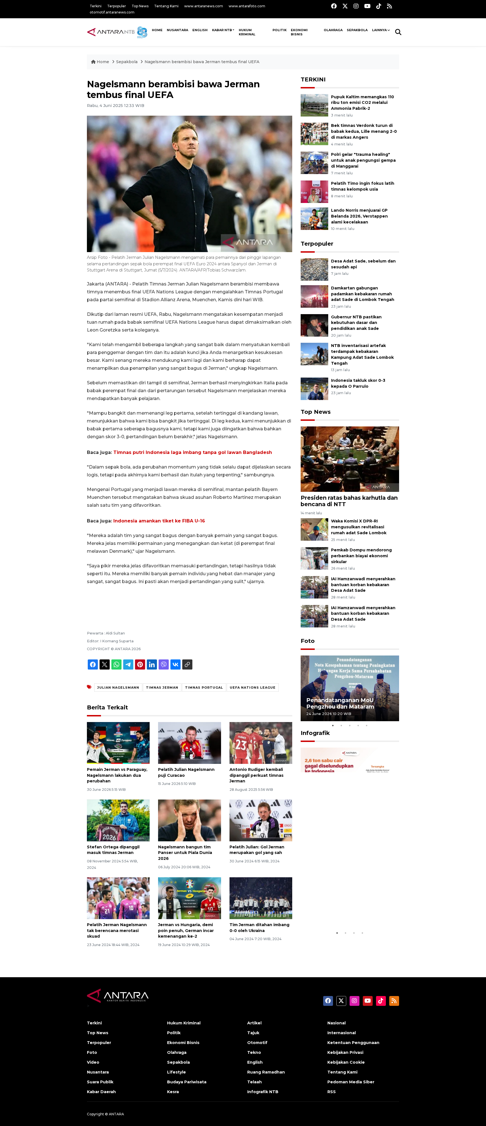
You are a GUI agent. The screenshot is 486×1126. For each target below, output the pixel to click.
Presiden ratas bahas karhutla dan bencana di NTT (349, 501)
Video (93, 1062)
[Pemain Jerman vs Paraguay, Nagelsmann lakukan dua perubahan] (118, 742)
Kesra (173, 1091)
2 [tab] (341, 725)
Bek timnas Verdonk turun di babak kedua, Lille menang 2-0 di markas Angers (364, 131)
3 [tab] (350, 725)
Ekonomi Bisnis (299, 32)
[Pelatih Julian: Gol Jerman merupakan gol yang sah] (261, 820)
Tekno (254, 1052)
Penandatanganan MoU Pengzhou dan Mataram (340, 703)
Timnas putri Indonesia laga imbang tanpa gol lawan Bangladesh (192, 452)
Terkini (96, 6)
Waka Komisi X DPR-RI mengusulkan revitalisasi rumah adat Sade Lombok (358, 527)
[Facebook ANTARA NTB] (334, 6)
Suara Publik (100, 1081)
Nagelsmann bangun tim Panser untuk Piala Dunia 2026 (185, 852)
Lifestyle (176, 1072)
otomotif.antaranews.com (112, 12)
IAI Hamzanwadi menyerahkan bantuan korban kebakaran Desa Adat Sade (363, 584)
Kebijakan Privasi (345, 1052)
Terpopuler (116, 6)
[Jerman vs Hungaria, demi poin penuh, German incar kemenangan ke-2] (189, 898)
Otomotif (257, 1042)
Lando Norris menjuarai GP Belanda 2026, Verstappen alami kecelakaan (359, 216)
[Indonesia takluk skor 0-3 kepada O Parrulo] (314, 388)
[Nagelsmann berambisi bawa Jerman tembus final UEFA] (350, 459)
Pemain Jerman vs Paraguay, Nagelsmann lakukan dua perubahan (117, 775)
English (255, 1062)
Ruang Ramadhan (266, 1072)
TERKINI (313, 79)
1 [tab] (333, 725)
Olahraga (333, 30)
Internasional (341, 1032)
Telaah (254, 1081)
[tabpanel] (350, 688)
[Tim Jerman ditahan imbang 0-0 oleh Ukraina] (261, 898)
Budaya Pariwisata (186, 1081)
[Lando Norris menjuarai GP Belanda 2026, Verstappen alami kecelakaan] (314, 218)
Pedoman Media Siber (350, 1081)
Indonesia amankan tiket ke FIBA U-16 (159, 521)
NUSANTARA (177, 30)
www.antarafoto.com (247, 6)
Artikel (254, 1022)
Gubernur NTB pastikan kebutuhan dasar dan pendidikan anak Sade (356, 322)
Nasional (336, 1022)
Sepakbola (357, 30)
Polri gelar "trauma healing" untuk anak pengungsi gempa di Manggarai (363, 160)
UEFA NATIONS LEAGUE (253, 687)
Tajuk (253, 1032)
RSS (331, 1091)
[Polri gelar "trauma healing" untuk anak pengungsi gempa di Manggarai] (314, 162)
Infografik (315, 733)
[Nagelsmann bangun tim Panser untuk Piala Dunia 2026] (189, 820)
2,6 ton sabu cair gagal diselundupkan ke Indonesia (346, 913)
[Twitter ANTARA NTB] (345, 6)
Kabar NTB (222, 30)
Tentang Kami (166, 6)
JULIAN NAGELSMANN (118, 687)
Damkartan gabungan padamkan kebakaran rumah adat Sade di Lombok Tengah (362, 294)
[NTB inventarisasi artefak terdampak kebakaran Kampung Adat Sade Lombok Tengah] (314, 354)
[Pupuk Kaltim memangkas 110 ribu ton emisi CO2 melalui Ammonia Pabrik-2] (314, 105)
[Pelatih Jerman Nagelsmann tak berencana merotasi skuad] (118, 898)
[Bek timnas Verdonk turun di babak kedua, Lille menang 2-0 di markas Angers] (314, 133)
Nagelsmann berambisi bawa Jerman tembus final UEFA (202, 61)
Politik (280, 30)
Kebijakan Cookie (346, 1062)
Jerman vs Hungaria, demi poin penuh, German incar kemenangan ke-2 (186, 930)
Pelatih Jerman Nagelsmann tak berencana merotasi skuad (117, 930)
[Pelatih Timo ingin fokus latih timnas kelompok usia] (314, 191)
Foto (308, 641)
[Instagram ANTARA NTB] (356, 6)
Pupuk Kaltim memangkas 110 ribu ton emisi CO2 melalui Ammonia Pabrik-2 (362, 102)
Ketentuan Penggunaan (353, 1042)
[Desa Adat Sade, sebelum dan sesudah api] (314, 269)
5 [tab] (367, 725)
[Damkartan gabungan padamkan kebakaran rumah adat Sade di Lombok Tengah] (314, 296)
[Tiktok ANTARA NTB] (378, 6)
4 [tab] (358, 725)
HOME (157, 30)
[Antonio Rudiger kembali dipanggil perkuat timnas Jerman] (261, 742)
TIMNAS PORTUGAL (204, 687)
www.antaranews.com (203, 6)
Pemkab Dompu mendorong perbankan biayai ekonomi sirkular (361, 555)
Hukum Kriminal (247, 32)
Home (103, 61)
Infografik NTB (262, 1091)
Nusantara (98, 1072)
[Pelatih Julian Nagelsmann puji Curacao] (189, 742)
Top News (140, 6)
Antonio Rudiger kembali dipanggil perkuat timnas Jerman (257, 775)
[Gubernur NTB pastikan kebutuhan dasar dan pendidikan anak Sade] (314, 325)
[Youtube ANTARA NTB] (367, 6)
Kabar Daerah (101, 1091)
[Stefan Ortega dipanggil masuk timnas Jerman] (118, 820)
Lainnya (379, 30)
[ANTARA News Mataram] (118, 32)
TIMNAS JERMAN (162, 687)
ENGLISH (200, 30)
